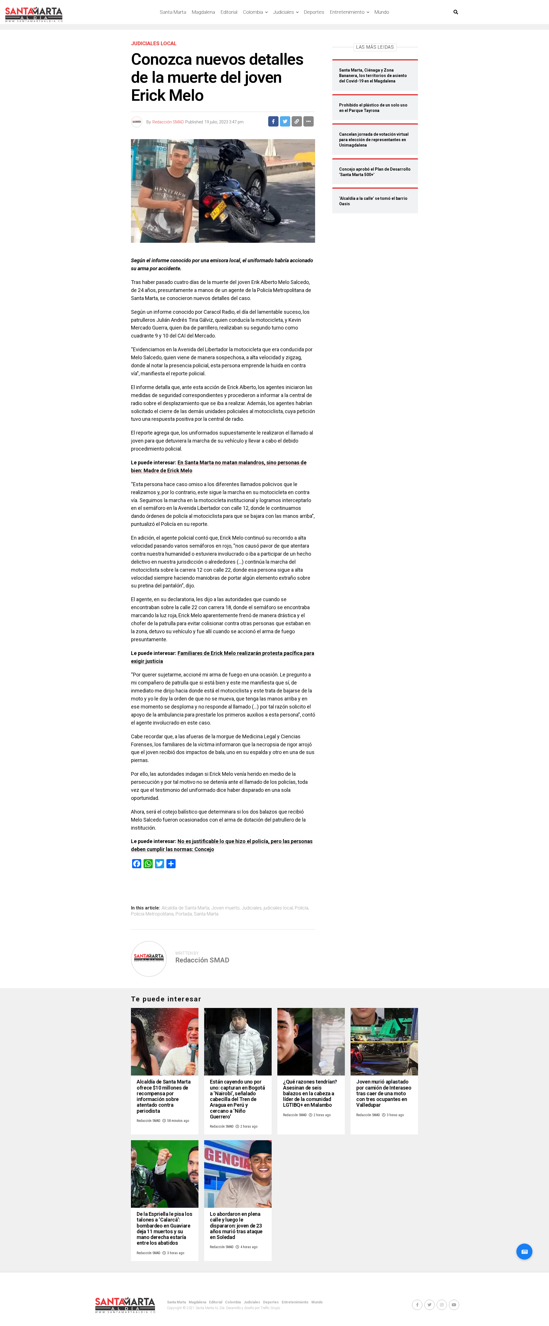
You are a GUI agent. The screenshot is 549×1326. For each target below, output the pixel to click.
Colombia (253, 12)
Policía (301, 908)
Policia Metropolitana (152, 914)
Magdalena (203, 12)
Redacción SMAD (168, 122)
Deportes (314, 12)
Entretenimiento (347, 12)
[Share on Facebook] (273, 121)
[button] (524, 1252)
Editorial (229, 12)
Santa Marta (173, 12)
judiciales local (278, 908)
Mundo (382, 12)
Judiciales (283, 12)
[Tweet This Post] (285, 121)
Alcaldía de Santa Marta (185, 908)
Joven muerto (225, 908)
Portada (184, 914)
